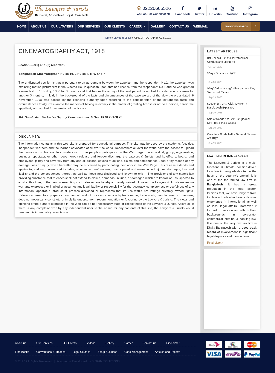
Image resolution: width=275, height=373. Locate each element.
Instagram (250, 14)
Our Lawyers (62, 26)
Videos (91, 343)
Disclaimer (172, 343)
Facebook (182, 14)
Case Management (136, 351)
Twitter (199, 14)
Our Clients (114, 26)
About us (38, 26)
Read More (214, 242)
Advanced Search (236, 26)
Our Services (89, 26)
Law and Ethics (122, 37)
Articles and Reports (167, 351)
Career (135, 26)
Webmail (200, 26)
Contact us (179, 26)
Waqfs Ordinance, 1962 (221, 73)
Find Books (22, 351)
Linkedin (215, 14)
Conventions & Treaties (51, 351)
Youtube (232, 14)
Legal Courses (81, 351)
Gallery (158, 26)
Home (21, 26)
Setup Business (107, 351)
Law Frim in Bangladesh (227, 155)
